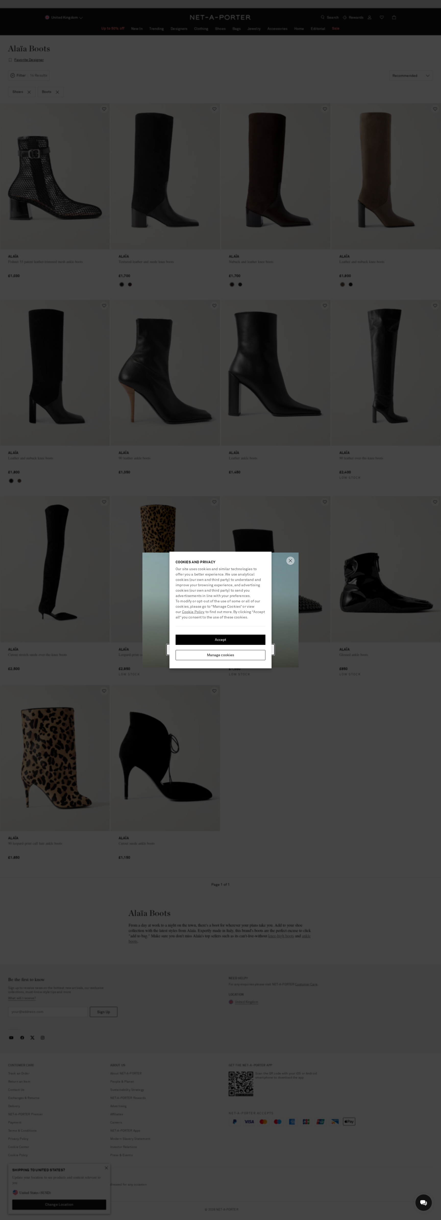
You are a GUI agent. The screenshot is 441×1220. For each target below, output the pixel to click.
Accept (220, 640)
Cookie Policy (193, 612)
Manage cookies (220, 655)
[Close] (290, 561)
